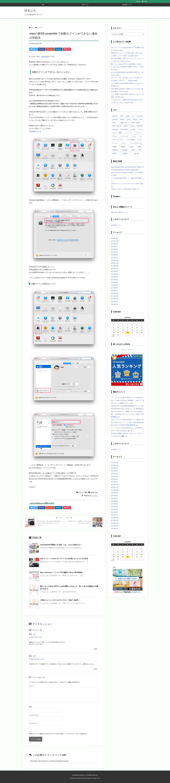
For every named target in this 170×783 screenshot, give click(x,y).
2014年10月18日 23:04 (36, 659)
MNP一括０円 (116, 126)
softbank (115, 129)
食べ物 (136, 153)
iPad (128, 119)
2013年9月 (114, 301)
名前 (30, 706)
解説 (86, 492)
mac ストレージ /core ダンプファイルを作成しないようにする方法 (64, 558)
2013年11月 (114, 296)
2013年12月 (115, 293)
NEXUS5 (140, 126)
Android (114, 116)
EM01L (122, 119)
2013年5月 (114, 304)
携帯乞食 (115, 150)
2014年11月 (114, 263)
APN (121, 116)
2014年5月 (114, 279)
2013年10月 (115, 299)
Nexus (133, 126)
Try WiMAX (124, 129)
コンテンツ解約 (117, 133)
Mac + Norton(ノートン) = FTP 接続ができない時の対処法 (61, 572)
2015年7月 (114, 246)
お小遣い (133, 129)
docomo (115, 119)
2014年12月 (115, 260)
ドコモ (134, 136)
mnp (113, 122)
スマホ (114, 136)
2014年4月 (114, 282)
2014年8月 (114, 271)
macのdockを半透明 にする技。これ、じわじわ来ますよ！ (61, 545)
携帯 (139, 146)
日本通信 (125, 150)
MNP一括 (124, 122)
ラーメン (115, 143)
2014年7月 (114, 274)
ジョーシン (129, 133)
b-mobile (140, 116)
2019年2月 (114, 238)
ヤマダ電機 (130, 140)
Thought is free (96, 778)
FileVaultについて (35, 131)
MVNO (126, 126)
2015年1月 (114, 257)
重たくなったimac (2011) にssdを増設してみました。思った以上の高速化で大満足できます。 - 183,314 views (127, 66)
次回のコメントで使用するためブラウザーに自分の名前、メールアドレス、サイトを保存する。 (58, 733)
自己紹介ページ (116, 225)
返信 (95, 649)
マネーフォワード (117, 140)
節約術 (125, 153)
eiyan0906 (45, 56)
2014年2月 (114, 288)
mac (96, 492)
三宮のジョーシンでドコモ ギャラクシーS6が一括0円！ (60, 600)
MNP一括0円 (136, 122)
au (133, 116)
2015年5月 (114, 249)
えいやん (95, 496)
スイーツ (139, 133)
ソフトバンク (124, 136)
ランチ (140, 140)
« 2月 (112, 336)
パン (140, 136)
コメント (31, 686)
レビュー (39, 27)
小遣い (132, 146)
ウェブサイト (33, 723)
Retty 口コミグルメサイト (128, 349)
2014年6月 (114, 277)
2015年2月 (114, 255)
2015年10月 (115, 241)
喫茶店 (123, 146)
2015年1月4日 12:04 (35, 637)
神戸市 (114, 153)
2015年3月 (114, 252)
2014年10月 (115, 266)
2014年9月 (114, 268)
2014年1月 (114, 290)
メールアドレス (34, 715)
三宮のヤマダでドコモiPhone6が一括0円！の (125, 189)
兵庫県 (114, 146)
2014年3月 (114, 285)
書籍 (133, 150)
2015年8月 (114, 244)
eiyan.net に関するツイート (119, 212)
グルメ (141, 129)
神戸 (140, 150)
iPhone (135, 119)
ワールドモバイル (136, 143)
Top (32, 27)
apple (92, 492)
